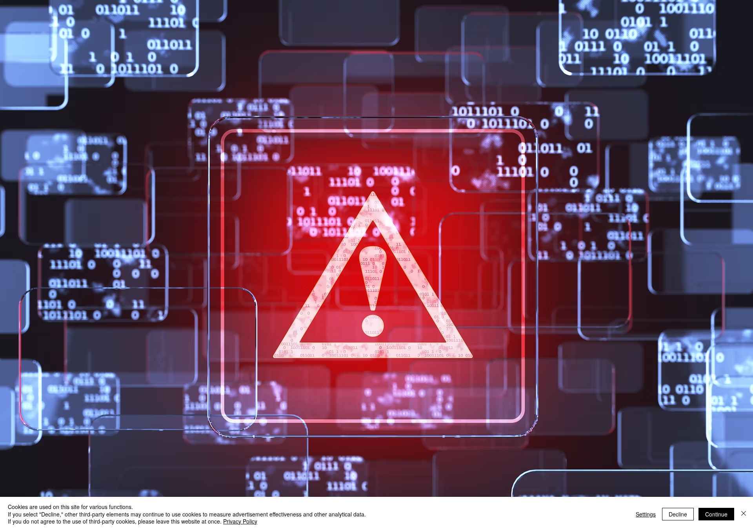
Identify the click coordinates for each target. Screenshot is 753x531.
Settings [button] (646, 514)
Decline (678, 514)
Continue (716, 514)
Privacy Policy (240, 521)
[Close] (743, 514)
